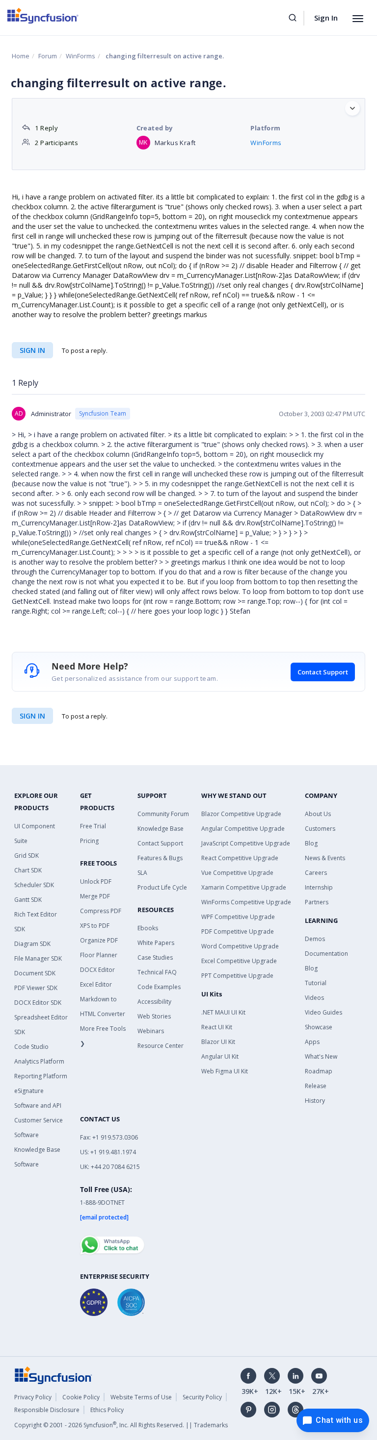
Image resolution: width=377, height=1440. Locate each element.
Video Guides (323, 1012)
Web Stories (154, 1016)
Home (20, 55)
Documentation (326, 953)
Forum (47, 55)
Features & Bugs (160, 858)
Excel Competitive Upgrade (239, 961)
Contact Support (322, 672)
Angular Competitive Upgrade (243, 828)
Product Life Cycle (162, 887)
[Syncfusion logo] (43, 16)
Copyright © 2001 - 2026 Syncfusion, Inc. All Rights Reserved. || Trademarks (121, 1425)
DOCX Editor (97, 970)
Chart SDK (28, 870)
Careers (316, 873)
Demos (315, 939)
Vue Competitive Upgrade (237, 873)
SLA (142, 873)
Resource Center (160, 1046)
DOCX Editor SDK (37, 1002)
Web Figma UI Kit (224, 1071)
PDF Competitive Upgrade (237, 931)
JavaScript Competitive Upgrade (245, 843)
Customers (320, 828)
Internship (319, 887)
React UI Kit (216, 1027)
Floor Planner (98, 955)
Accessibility (154, 1001)
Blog (311, 843)
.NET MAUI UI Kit (223, 1012)
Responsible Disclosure (47, 1410)
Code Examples (159, 987)
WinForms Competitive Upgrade (246, 902)
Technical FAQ (157, 972)
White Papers (155, 943)
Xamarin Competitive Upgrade (243, 887)
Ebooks (147, 928)
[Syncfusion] (53, 1374)
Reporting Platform (40, 1076)
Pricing (89, 841)
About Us (318, 814)
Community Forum (163, 814)
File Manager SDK (38, 958)
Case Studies (155, 957)
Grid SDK (26, 855)
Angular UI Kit (220, 1056)
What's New (321, 1056)
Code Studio (31, 1047)
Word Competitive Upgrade (240, 946)
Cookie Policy (81, 1397)
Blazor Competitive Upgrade (241, 814)
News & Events (325, 858)
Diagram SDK (32, 944)
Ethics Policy (107, 1410)
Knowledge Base (160, 828)
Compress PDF (100, 911)
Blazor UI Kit (218, 1042)
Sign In (326, 18)
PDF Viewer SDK (35, 988)
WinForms (80, 55)
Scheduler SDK (34, 885)
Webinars (150, 1031)
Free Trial (93, 826)
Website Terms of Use (141, 1397)
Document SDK (34, 973)
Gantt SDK (28, 899)
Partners (316, 902)
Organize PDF (99, 940)
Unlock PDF (95, 881)
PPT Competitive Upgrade (237, 975)
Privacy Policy (33, 1397)
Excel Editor (96, 984)
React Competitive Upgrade (239, 858)
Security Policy (202, 1397)
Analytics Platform (39, 1061)
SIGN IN (32, 715)
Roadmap (318, 1071)
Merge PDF (95, 896)
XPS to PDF (94, 925)
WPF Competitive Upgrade (238, 917)
